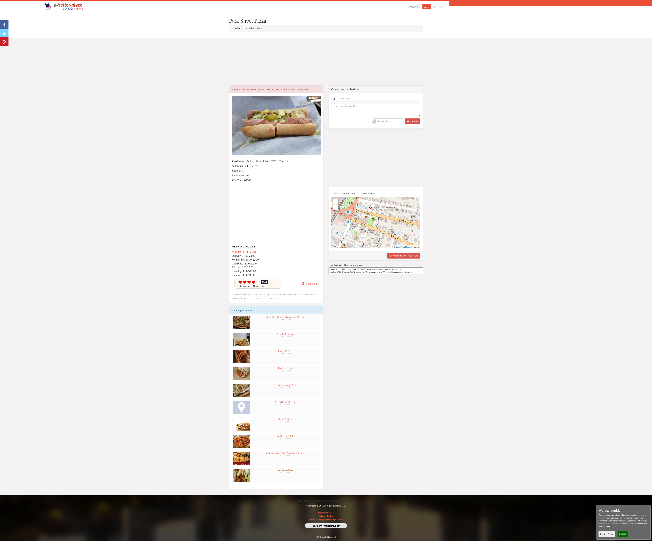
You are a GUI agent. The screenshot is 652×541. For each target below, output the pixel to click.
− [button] (336, 207)
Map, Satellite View (344, 193)
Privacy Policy (326, 516)
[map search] (65, 6)
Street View (367, 193)
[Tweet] (4, 33)
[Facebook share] (4, 24)
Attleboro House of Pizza (285, 385)
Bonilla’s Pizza (285, 368)
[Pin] (4, 41)
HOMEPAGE (414, 6)
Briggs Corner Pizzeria (285, 401)
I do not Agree (606, 533)
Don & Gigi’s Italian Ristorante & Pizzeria (285, 317)
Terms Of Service (326, 512)
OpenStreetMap (402, 246)
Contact (438, 6)
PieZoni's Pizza (285, 418)
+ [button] (336, 202)
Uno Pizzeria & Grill (285, 435)
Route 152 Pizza (285, 351)
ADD (426, 6)
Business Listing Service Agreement (326, 519)
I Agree (622, 533)
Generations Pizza (285, 469)
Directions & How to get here (403, 255)
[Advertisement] (326, 61)
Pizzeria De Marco (285, 334)
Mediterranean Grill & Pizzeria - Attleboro (285, 452)
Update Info (311, 283)
